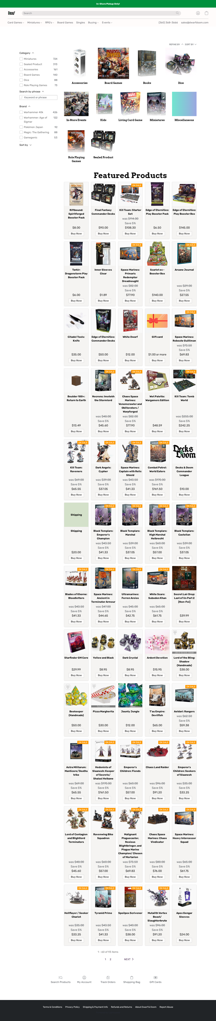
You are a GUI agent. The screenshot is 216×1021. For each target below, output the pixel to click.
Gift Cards (155, 982)
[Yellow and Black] (103, 642)
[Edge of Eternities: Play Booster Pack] (157, 194)
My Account (84, 982)
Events (106, 22)
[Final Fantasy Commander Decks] (103, 194)
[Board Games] (113, 63)
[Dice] (181, 63)
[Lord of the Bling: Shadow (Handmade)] (184, 642)
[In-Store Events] (76, 104)
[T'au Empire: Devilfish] (157, 695)
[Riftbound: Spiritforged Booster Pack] (76, 194)
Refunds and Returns (121, 1007)
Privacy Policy (72, 1007)
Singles (80, 22)
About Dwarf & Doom (145, 1007)
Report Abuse (166, 1007)
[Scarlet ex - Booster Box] (157, 254)
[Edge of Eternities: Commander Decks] (103, 321)
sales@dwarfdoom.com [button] (194, 22)
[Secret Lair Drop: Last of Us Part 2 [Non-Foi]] (184, 578)
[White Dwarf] (130, 321)
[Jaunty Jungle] (130, 695)
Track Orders (108, 982)
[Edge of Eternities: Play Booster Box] (184, 194)
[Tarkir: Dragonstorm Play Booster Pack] (76, 254)
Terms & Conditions (52, 1007)
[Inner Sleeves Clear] (103, 254)
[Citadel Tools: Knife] (76, 321)
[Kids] (103, 104)
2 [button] (110, 959)
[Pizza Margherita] (103, 695)
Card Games (15, 22)
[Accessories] (79, 63)
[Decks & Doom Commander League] (184, 451)
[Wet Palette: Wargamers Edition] (157, 380)
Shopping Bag (131, 982)
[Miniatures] (157, 104)
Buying (92, 22)
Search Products (61, 982)
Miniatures (33, 22)
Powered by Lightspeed (108, 1012)
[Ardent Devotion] (157, 642)
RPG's (48, 22)
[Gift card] (157, 321)
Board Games (65, 22)
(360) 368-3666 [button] (168, 22)
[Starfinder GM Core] (76, 642)
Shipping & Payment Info (95, 1007)
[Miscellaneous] (184, 104)
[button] (11, 13)
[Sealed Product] (103, 141)
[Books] (147, 63)
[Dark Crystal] (130, 642)
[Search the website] (177, 13)
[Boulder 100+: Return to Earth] (76, 380)
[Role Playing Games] (76, 141)
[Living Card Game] (130, 104)
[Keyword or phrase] (21, 97)
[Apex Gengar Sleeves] (184, 897)
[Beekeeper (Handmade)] (76, 695)
